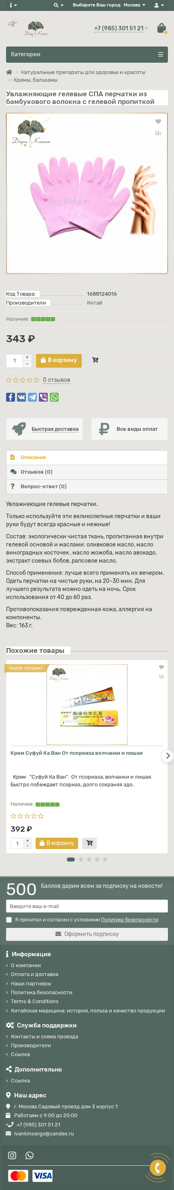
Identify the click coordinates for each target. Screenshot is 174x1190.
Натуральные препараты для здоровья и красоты (83, 72)
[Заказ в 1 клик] (95, 361)
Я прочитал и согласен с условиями (86, 920)
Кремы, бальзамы (35, 80)
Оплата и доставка (34, 974)
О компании (26, 965)
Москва (132, 5)
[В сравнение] (158, 132)
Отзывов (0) (37, 472)
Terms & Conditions (35, 1001)
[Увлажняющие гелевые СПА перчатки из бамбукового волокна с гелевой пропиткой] (87, 193)
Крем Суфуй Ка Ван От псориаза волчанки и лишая (76, 753)
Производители (31, 1045)
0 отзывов (56, 380)
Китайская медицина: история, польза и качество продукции (88, 1011)
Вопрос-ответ (44, 486)
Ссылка (20, 1054)
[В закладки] (158, 121)
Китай (94, 303)
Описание (33, 457)
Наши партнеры (31, 983)
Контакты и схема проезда (44, 1036)
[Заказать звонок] (158, 1168)
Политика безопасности (41, 992)
